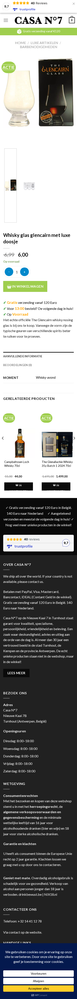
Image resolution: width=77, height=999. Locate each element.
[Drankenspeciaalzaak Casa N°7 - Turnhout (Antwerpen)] (38, 20)
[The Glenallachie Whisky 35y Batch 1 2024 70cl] (57, 444)
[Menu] (5, 20)
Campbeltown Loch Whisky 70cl (16, 463)
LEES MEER (16, 673)
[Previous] (10, 98)
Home (20, 43)
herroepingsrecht (44, 806)
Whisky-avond (46, 377)
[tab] (38, 356)
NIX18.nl (50, 894)
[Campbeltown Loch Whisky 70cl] (19, 444)
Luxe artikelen (44, 43)
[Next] (67, 98)
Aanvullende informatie (22, 356)
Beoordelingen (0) (17, 365)
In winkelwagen (27, 286)
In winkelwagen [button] (19, 488)
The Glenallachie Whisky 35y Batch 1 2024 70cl (57, 463)
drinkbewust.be (30, 894)
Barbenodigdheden (38, 47)
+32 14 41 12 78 (30, 921)
